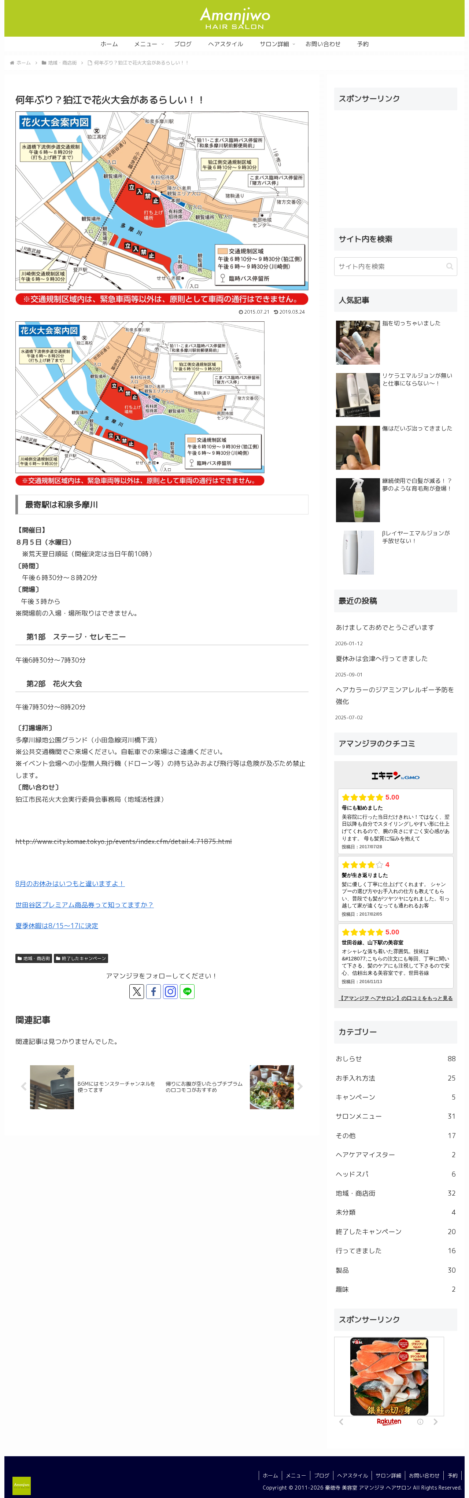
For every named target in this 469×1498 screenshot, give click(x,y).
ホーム (270, 1475)
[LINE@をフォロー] (187, 991)
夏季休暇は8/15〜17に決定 (56, 925)
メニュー (296, 1475)
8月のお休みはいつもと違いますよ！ (70, 883)
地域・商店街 (36, 958)
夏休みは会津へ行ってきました (382, 658)
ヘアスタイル (352, 1475)
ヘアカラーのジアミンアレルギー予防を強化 (395, 695)
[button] (449, 266)
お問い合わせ (424, 1475)
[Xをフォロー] (136, 991)
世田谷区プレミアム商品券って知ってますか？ (84, 905)
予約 (452, 1475)
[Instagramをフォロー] (170, 991)
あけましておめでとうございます (385, 627)
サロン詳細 (388, 1475)
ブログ (321, 1475)
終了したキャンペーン (84, 958)
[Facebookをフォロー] (153, 991)
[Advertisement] (395, 167)
